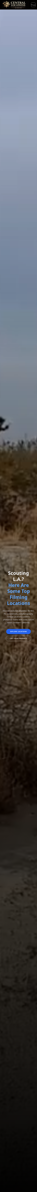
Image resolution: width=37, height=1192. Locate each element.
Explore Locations (18, 631)
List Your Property (18, 638)
